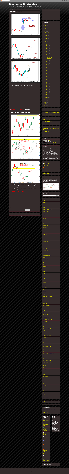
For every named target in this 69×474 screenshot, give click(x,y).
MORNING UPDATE (46, 305)
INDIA (44, 289)
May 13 (47, 74)
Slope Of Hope (46, 460)
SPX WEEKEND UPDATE (47, 356)
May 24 (47, 54)
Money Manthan (47, 163)
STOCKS (44, 365)
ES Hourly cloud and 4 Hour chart (50, 177)
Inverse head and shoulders (48, 296)
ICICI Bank (45, 287)
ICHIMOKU (45, 285)
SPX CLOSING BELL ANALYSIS (48, 353)
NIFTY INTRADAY (46, 317)
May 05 (47, 86)
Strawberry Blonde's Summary (45, 429)
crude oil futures (45, 241)
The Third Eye (46, 165)
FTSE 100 (44, 273)
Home (44, 401)
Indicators (44, 291)
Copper (44, 237)
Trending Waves (45, 434)
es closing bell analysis (47, 253)
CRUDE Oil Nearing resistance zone (20, 112)
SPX (43, 351)
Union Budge (45, 385)
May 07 (47, 83)
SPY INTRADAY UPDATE (47, 360)
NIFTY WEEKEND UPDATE (47, 323)
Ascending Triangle (46, 211)
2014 (45, 31)
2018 (45, 25)
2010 (45, 105)
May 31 (47, 44)
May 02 (47, 91)
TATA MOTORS (45, 371)
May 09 (47, 80)
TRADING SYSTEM (46, 378)
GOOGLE (44, 282)
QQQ (44, 330)
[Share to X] (27, 109)
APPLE (44, 207)
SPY (43, 358)
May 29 (47, 47)
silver (44, 344)
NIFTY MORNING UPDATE (47, 319)
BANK (44, 216)
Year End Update (46, 397)
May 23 (47, 60)
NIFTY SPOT (45, 321)
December (47, 32)
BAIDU (44, 214)
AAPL (44, 200)
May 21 (47, 63)
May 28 (47, 48)
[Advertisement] (25, 96)
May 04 (47, 88)
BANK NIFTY (45, 218)
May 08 (47, 82)
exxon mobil (45, 266)
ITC (43, 298)
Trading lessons (45, 376)
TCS (43, 372)
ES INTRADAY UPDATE (47, 255)
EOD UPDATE (45, 250)
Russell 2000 (45, 339)
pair (43, 324)
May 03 (47, 89)
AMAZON (44, 204)
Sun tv (44, 367)
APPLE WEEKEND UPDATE (47, 209)
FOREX (44, 271)
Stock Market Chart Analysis (23, 4)
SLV (43, 349)
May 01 (47, 92)
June (46, 41)
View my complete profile (52, 142)
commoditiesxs (45, 236)
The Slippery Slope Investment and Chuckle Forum (45, 452)
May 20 (47, 64)
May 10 (47, 79)
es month (44, 257)
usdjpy (44, 394)
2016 (45, 28)
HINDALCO (45, 284)
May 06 (47, 85)
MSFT (44, 307)
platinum (44, 326)
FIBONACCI (45, 269)
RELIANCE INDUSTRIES (47, 335)
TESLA (44, 374)
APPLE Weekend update (17, 11)
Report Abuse (46, 173)
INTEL (44, 294)
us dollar (44, 387)
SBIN (44, 342)
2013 (45, 100)
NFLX (44, 310)
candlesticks (45, 227)
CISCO (44, 230)
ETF (43, 262)
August (46, 38)
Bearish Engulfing (46, 221)
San (49, 140)
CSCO (44, 243)
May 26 (47, 51)
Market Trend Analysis (45, 446)
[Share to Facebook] (28, 109)
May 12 (47, 76)
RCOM (44, 333)
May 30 (47, 45)
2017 (45, 26)
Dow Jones (45, 248)
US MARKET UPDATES (47, 388)
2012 (45, 102)
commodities (45, 234)
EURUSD (44, 264)
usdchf (44, 392)
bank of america (45, 220)
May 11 (47, 77)
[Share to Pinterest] (29, 109)
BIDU (44, 223)
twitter (44, 383)
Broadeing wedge (46, 225)
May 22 (47, 61)
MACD (44, 301)
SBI (43, 340)
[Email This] (25, 109)
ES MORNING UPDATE (47, 259)
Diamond (44, 246)
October (46, 35)
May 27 (47, 50)
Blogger (36, 471)
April (46, 94)
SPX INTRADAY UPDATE (47, 355)
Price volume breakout (47, 328)
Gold (44, 278)
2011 (45, 103)
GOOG (44, 280)
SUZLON (44, 369)
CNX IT (44, 232)
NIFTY (44, 312)
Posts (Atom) (27, 216)
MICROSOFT (45, 303)
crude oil (44, 239)
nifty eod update (45, 314)
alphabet (44, 202)
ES (43, 252)
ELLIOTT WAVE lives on (45, 442)
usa (43, 390)
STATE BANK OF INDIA (47, 362)
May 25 (47, 53)
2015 (45, 29)
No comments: (21, 109)
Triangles (44, 381)
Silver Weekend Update (47, 346)
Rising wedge (45, 337)
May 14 (47, 73)
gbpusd (44, 275)
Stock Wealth (46, 167)
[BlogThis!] (26, 109)
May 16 (47, 70)
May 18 (47, 67)
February (46, 97)
